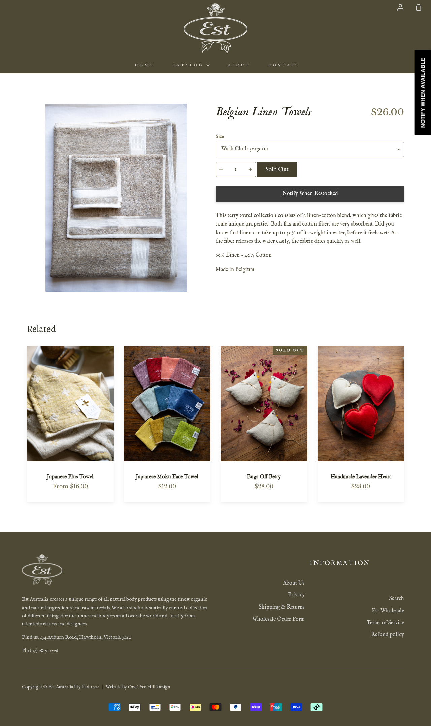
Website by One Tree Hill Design (138, 687)
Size (220, 137)
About (239, 65)
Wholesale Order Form (278, 619)
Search (396, 598)
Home (144, 65)
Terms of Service (385, 623)
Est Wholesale (388, 611)
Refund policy (387, 634)
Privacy (296, 595)
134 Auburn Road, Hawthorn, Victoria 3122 (85, 637)
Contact (284, 65)
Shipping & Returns (282, 607)
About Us (294, 583)
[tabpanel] (116, 198)
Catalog (189, 65)
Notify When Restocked (310, 193)
